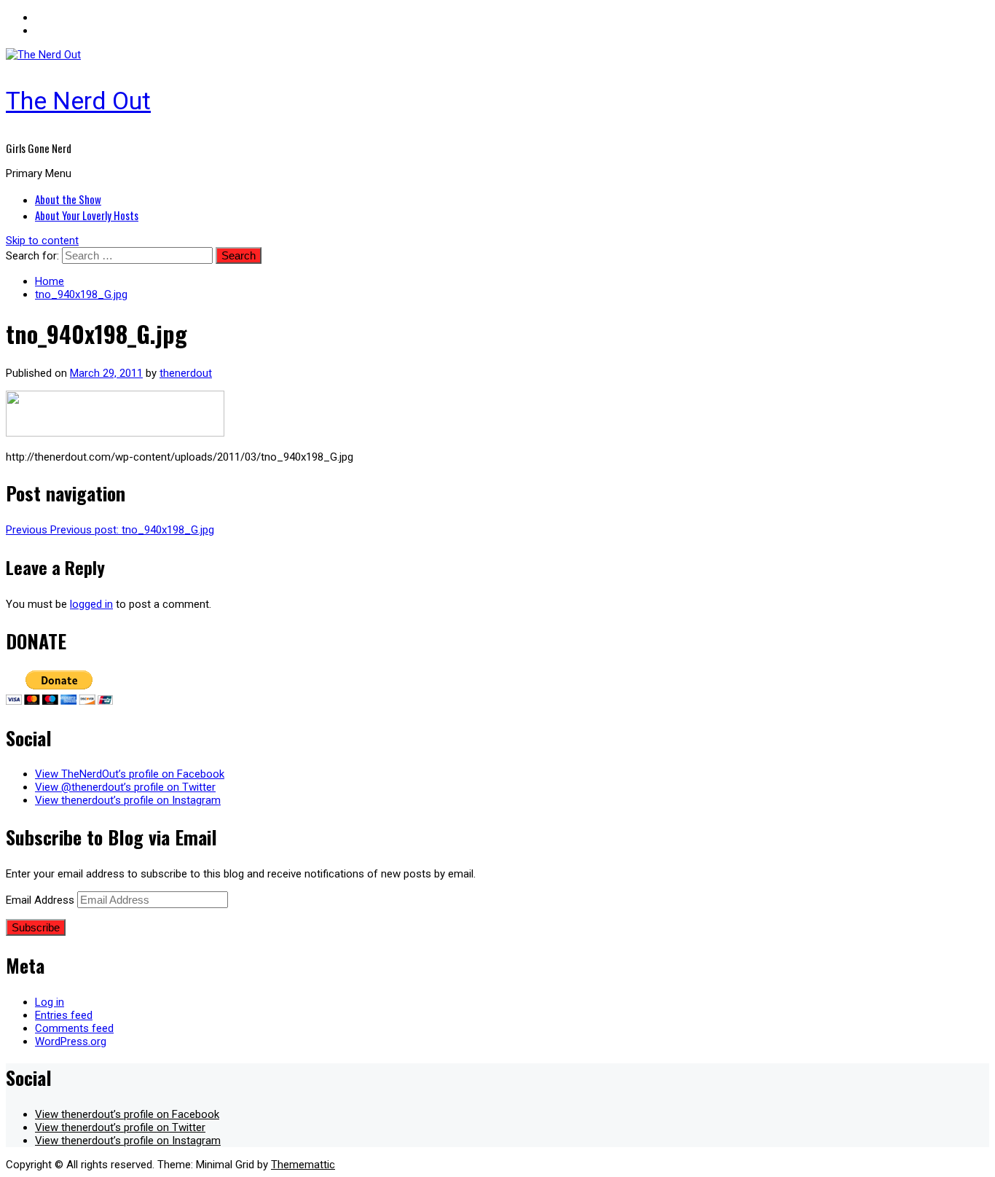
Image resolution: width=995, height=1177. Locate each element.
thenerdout (186, 373)
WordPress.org (70, 1041)
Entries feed (64, 1015)
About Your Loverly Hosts (86, 215)
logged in (91, 604)
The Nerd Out (78, 100)
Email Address (41, 900)
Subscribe (36, 927)
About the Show (68, 199)
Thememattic (303, 1164)
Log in (49, 1002)
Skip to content (42, 240)
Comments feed (74, 1028)
